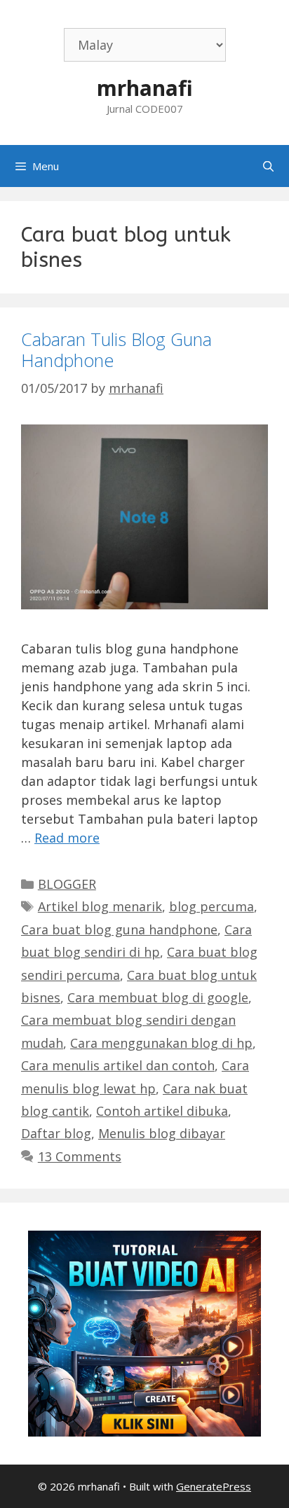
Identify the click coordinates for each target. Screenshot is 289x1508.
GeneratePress (213, 1486)
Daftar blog (56, 1133)
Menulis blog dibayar (161, 1133)
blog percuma (211, 906)
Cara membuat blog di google (157, 997)
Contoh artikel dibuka (162, 1110)
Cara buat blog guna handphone (119, 929)
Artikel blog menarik (100, 906)
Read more (67, 837)
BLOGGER (67, 884)
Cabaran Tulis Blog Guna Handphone (116, 349)
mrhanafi (145, 88)
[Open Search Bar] (268, 166)
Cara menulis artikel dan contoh (118, 1065)
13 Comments (79, 1156)
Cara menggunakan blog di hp (161, 1043)
